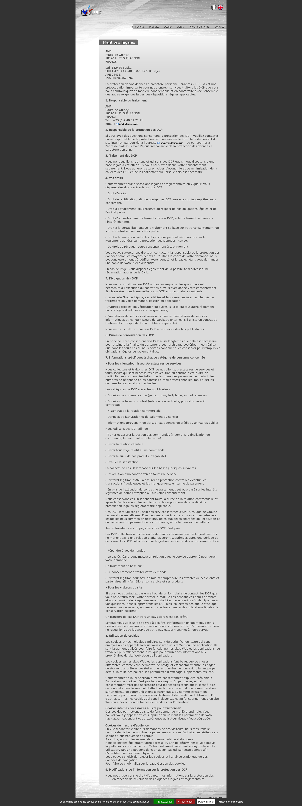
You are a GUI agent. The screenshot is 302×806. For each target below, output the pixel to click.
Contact (199, 797)
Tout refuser (186, 801)
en (220, 7)
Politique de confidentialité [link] (230, 801)
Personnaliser (206, 801)
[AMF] (91, 15)
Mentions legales (216, 797)
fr (214, 7)
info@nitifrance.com (128, 124)
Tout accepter (165, 801)
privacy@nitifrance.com (172, 142)
